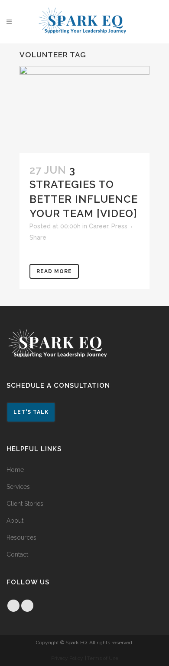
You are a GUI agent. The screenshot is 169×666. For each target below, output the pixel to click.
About (14, 520)
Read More (54, 271)
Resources (21, 537)
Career (98, 226)
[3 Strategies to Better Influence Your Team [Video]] (85, 109)
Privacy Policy (67, 658)
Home (15, 469)
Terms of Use (102, 658)
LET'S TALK (31, 412)
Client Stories (24, 503)
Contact (17, 554)
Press (119, 226)
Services (18, 486)
